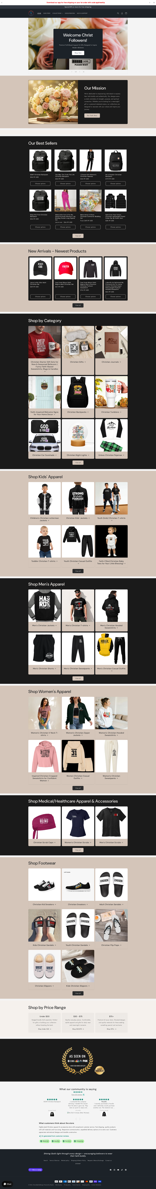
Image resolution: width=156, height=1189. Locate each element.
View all (78, 236)
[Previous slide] (72, 72)
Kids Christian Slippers (76, 986)
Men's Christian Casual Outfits (111, 668)
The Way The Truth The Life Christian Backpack (65, 175)
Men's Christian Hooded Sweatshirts (111, 626)
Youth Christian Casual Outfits (78, 561)
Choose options (40, 184)
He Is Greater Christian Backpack (113, 175)
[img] (78, 1092)
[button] (57, 13)
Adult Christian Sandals (110, 904)
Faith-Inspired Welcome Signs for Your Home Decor (44, 413)
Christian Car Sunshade (43, 455)
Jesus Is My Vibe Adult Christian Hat (38, 283)
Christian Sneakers (77, 904)
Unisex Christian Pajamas (110, 455)
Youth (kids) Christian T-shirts (111, 518)
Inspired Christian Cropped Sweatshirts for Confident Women (44, 778)
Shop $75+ (110, 1029)
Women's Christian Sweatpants (111, 777)
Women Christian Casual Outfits (78, 777)
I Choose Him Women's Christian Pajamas (88, 175)
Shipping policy (86, 1185)
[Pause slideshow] (84, 72)
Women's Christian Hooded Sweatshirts (111, 734)
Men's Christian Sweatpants (77, 668)
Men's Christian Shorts (43, 668)
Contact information (96, 1185)
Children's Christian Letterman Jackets (44, 519)
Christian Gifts (77, 362)
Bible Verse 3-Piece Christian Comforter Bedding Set (90, 216)
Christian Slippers (43, 986)
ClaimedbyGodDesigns (38, 1185)
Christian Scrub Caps (43, 842)
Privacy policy (67, 1185)
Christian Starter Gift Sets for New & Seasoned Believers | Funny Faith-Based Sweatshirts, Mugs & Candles (44, 365)
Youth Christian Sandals (77, 945)
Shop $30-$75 (77, 1029)
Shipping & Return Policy (78, 1160)
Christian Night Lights (77, 455)
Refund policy (65, 1160)
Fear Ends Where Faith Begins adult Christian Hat (64, 283)
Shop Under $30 (43, 1029)
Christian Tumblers (110, 412)
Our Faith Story (92, 115)
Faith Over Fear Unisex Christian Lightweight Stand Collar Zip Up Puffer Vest (115, 216)
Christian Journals (110, 362)
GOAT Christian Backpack (39, 175)
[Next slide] (80, 72)
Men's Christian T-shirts (77, 625)
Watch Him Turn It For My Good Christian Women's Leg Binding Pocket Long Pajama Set (65, 217)
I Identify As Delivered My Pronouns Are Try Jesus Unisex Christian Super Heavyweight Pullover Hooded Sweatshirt (114, 286)
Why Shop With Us (107, 59)
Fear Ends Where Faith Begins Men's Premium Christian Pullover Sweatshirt (88, 285)
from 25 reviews (77, 1095)
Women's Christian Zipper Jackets (78, 734)
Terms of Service (54, 1160)
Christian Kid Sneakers (43, 904)
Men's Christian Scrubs (110, 842)
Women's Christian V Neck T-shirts (44, 734)
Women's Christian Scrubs (77, 842)
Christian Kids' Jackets (76, 518)
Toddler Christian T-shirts (43, 561)
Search (46, 1160)
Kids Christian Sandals (43, 945)
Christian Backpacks (76, 412)
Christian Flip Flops (110, 945)
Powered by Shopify (49, 1185)
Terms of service (76, 1185)
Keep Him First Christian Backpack (38, 215)
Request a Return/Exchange (96, 1160)
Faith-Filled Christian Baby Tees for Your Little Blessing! (110, 562)
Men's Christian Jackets (43, 625)
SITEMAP (78, 1164)
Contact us (108, 1160)
